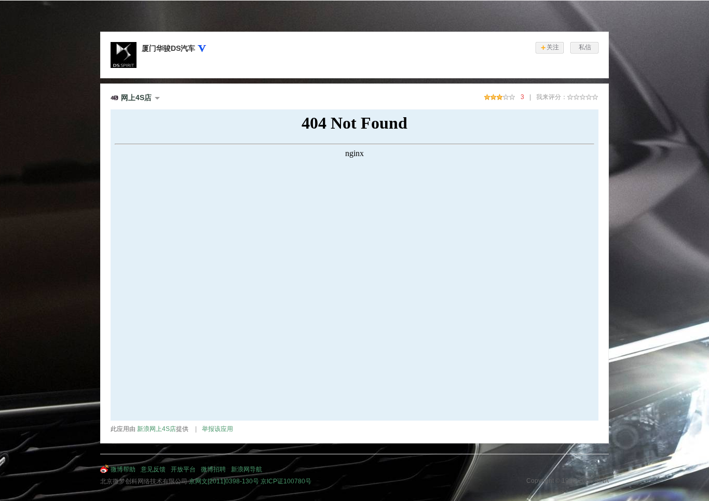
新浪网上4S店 (156, 429)
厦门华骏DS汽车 (168, 48)
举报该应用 (217, 429)
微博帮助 (123, 469)
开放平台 (183, 469)
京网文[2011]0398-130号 (224, 481)
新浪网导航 (246, 469)
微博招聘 (213, 469)
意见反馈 (153, 469)
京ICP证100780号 (286, 481)
